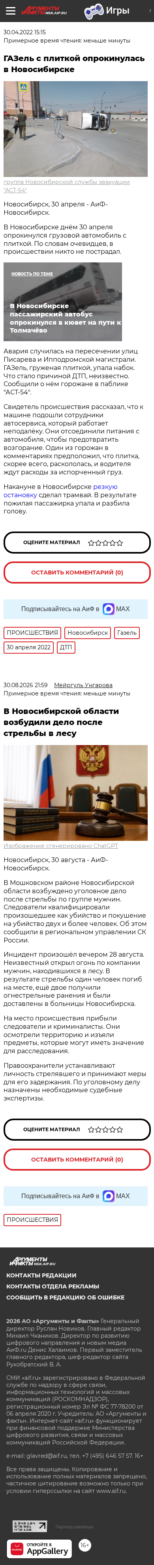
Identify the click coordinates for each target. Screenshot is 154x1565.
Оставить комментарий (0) (77, 572)
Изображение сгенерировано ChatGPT (61, 845)
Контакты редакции (41, 1275)
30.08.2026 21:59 (26, 685)
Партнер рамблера (74, 1526)
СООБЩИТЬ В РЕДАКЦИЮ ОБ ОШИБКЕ (65, 1297)
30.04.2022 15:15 (25, 32)
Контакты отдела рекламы (52, 1286)
